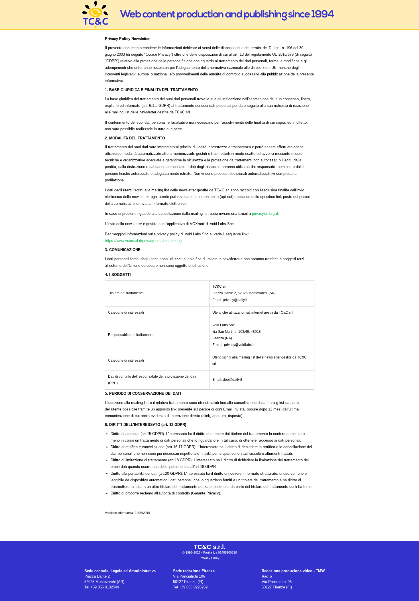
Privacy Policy (209, 558)
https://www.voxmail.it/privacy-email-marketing (143, 241)
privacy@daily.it (265, 213)
